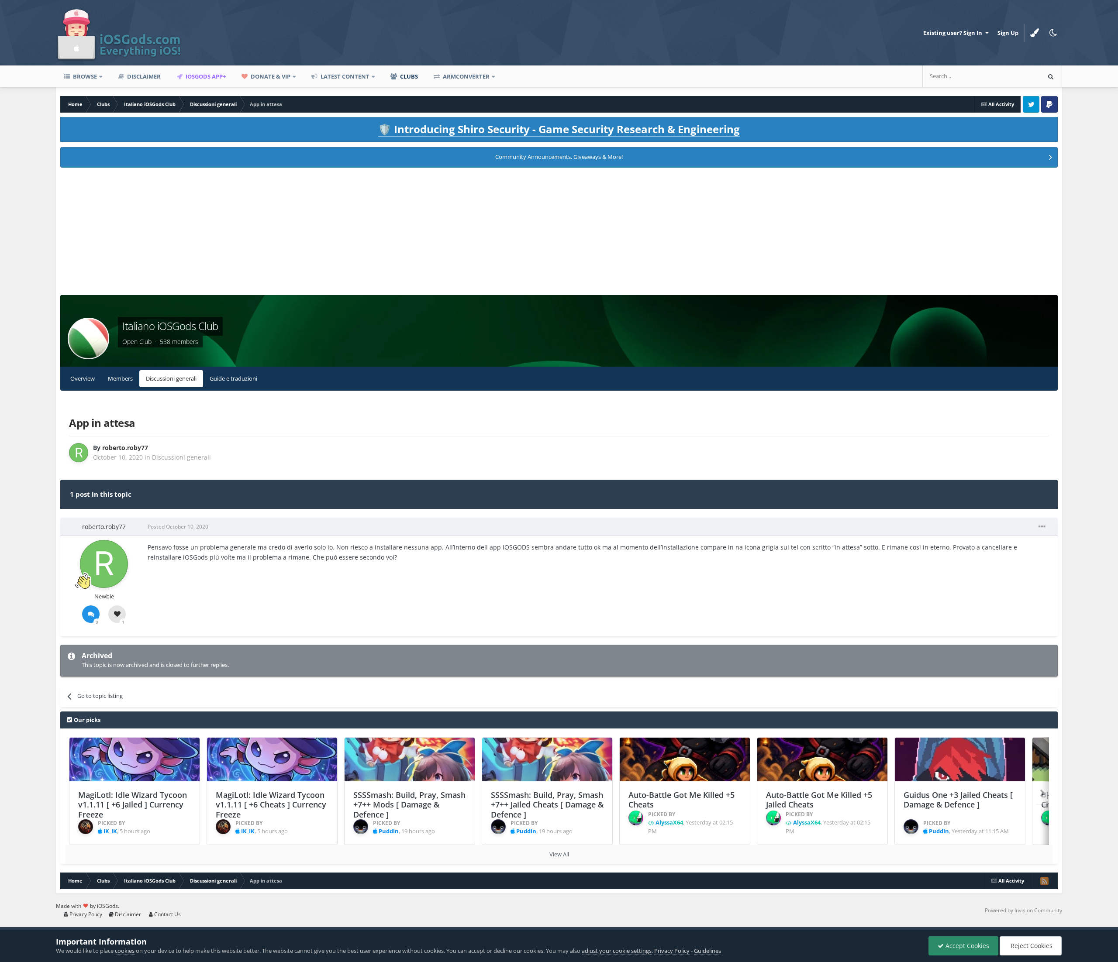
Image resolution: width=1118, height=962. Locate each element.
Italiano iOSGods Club (170, 326)
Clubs (408, 76)
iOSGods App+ (205, 76)
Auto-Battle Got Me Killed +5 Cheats (681, 800)
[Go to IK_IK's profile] (85, 826)
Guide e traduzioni (233, 378)
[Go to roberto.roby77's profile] (78, 452)
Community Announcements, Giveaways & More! (559, 157)
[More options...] (1042, 527)
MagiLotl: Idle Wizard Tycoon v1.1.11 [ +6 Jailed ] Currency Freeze (132, 805)
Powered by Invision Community (1023, 910)
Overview (82, 378)
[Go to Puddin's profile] (360, 826)
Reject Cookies (1030, 945)
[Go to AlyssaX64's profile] (635, 818)
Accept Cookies (966, 945)
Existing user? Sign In (954, 33)
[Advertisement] (559, 234)
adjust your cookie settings (617, 951)
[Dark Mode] (1053, 33)
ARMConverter (466, 76)
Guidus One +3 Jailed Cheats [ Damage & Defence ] (958, 800)
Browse (84, 76)
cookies (125, 951)
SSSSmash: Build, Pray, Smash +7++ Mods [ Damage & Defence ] (409, 805)
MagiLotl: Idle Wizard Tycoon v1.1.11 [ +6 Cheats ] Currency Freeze (271, 805)
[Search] (1051, 76)
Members (120, 378)
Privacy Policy (85, 914)
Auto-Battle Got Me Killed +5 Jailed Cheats (819, 800)
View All (559, 854)
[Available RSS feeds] (1044, 881)
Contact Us (167, 914)
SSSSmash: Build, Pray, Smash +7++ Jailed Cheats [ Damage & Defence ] (547, 805)
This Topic (1016, 76)
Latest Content (344, 76)
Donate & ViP (269, 76)
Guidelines (707, 951)
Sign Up (1007, 33)
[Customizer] (1034, 33)
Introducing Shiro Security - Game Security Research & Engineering (559, 129)
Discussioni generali (171, 378)
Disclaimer (143, 76)
